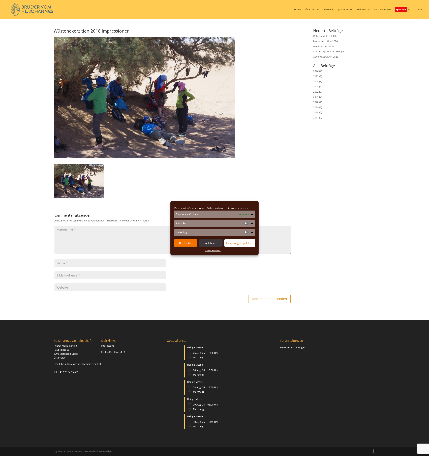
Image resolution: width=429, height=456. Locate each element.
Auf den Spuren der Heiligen (329, 51)
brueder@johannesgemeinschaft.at (81, 364)
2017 (316, 117)
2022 (316, 91)
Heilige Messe (195, 347)
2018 (316, 112)
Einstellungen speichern (239, 243)
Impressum (107, 345)
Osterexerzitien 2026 (324, 36)
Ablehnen (210, 243)
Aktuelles (328, 9)
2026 (316, 71)
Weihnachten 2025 (323, 46)
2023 (316, 86)
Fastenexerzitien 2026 (325, 41)
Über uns (310, 9)
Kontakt (419, 9)
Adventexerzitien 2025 (325, 56)
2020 (316, 102)
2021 (316, 96)
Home (297, 9)
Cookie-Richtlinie (213, 250)
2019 (316, 107)
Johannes (343, 9)
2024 (316, 81)
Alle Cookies (186, 243)
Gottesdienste (382, 9)
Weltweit (362, 9)
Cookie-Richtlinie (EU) (113, 352)
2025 (316, 76)
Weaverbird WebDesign (98, 451)
